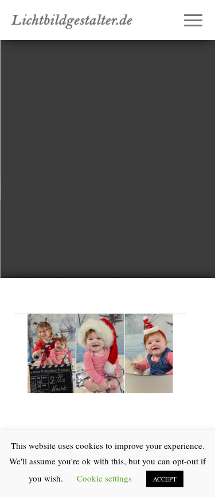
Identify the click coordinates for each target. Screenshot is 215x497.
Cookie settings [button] (104, 478)
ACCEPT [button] (165, 479)
